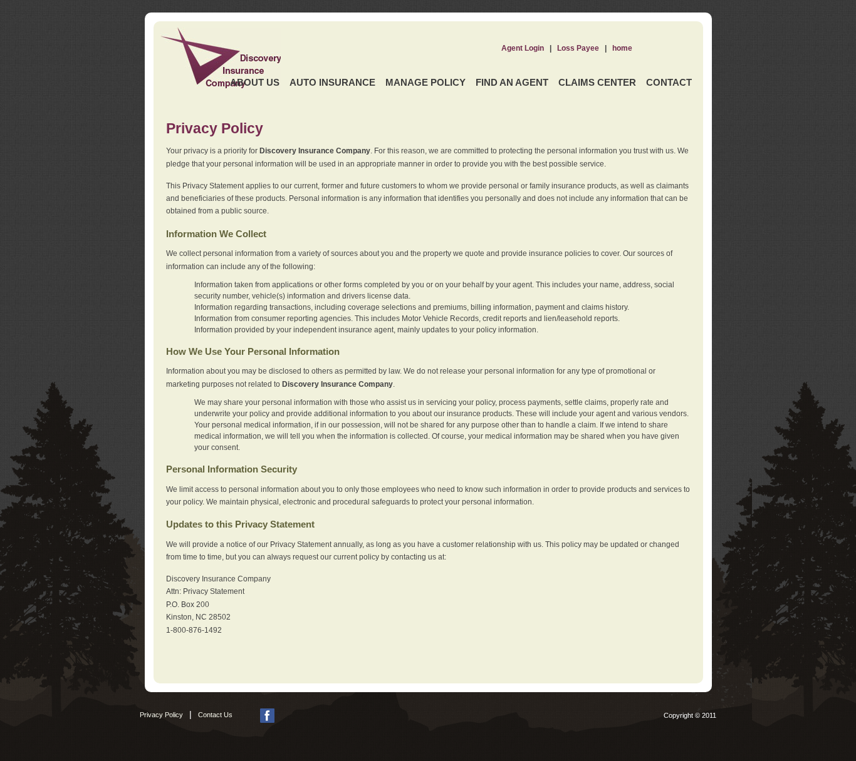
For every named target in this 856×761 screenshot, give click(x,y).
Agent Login (522, 48)
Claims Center (597, 82)
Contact (669, 82)
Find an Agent (512, 82)
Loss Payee (578, 48)
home (622, 48)
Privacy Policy (161, 714)
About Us (254, 82)
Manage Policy (425, 82)
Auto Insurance (332, 82)
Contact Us (215, 714)
